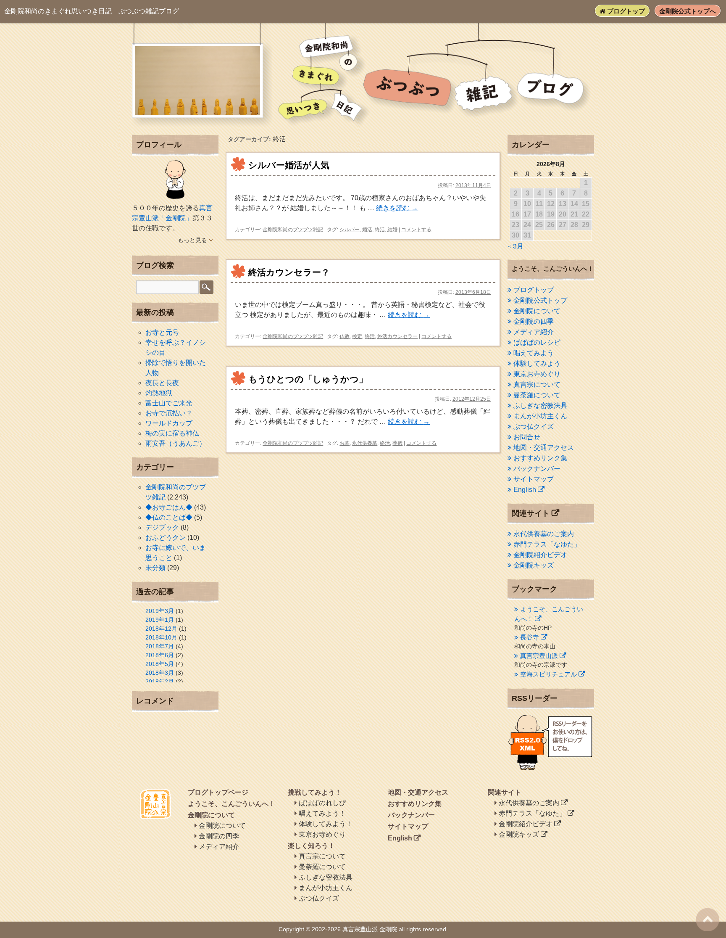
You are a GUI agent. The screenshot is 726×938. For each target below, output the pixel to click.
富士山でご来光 (168, 403)
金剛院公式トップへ (687, 11)
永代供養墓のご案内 (543, 533)
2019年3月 (159, 611)
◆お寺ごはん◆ (168, 507)
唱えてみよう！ (322, 813)
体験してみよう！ (325, 823)
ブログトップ (625, 11)
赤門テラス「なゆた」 (547, 544)
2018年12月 (161, 628)
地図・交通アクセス (543, 447)
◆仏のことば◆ (168, 517)
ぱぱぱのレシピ (536, 342)
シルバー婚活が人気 (288, 165)
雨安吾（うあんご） (175, 443)
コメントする (416, 230)
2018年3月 (159, 672)
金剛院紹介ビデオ (540, 554)
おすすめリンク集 (540, 458)
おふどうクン (165, 537)
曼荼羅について (536, 395)
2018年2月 (159, 681)
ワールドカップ (168, 423)
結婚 (392, 230)
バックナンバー (536, 468)
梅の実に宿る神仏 (172, 433)
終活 (380, 230)
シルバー (349, 230)
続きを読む (397, 207)
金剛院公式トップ (540, 300)
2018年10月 (161, 637)
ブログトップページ (218, 792)
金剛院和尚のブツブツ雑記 (293, 230)
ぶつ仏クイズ (533, 426)
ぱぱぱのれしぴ (322, 802)
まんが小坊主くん (540, 416)
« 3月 (515, 246)
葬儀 (397, 443)
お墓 (344, 443)
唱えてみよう (533, 353)
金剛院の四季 (533, 321)
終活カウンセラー (397, 336)
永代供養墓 (364, 443)
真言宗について (536, 384)
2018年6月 (159, 655)
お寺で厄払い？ (168, 413)
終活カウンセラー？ (289, 272)
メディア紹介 (533, 332)
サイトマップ (533, 479)
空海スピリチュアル (548, 674)
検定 (357, 336)
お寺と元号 (162, 332)
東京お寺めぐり (536, 374)
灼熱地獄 (158, 392)
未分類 (155, 567)
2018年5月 (159, 664)
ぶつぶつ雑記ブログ (91, 11)
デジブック (162, 527)
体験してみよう (536, 363)
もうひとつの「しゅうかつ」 (308, 379)
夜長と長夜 (162, 382)
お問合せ (526, 437)
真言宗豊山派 (539, 655)
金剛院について (536, 310)
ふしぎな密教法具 (540, 405)
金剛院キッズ (533, 565)
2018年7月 (159, 646)
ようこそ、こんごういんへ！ (231, 803)
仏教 (344, 336)
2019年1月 (159, 619)
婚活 (367, 230)
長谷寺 (529, 637)
